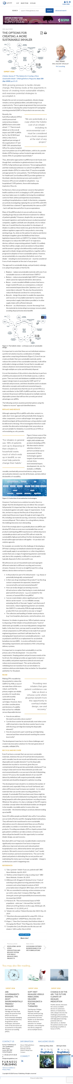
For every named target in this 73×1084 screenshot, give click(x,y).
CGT (17, 3)
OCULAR (32, 3)
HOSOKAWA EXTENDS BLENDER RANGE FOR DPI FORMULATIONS (34, 948)
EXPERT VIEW (9, 72)
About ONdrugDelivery (27, 1045)
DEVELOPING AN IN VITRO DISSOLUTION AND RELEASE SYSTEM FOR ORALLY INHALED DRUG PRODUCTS (14, 952)
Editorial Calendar (25, 1048)
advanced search (60, 10)
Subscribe (66, 4)
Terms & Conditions (8, 1068)
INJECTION (24, 3)
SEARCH (15, 10)
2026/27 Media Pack (26, 1050)
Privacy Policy (6, 1069)
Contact (22, 1052)
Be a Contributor (25, 1047)
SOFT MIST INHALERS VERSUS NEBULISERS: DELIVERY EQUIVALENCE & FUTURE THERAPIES (36, 999)
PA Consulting (60, 66)
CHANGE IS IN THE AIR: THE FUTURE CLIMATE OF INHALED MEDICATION (59, 997)
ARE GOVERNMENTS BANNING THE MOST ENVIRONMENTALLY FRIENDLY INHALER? (13, 999)
